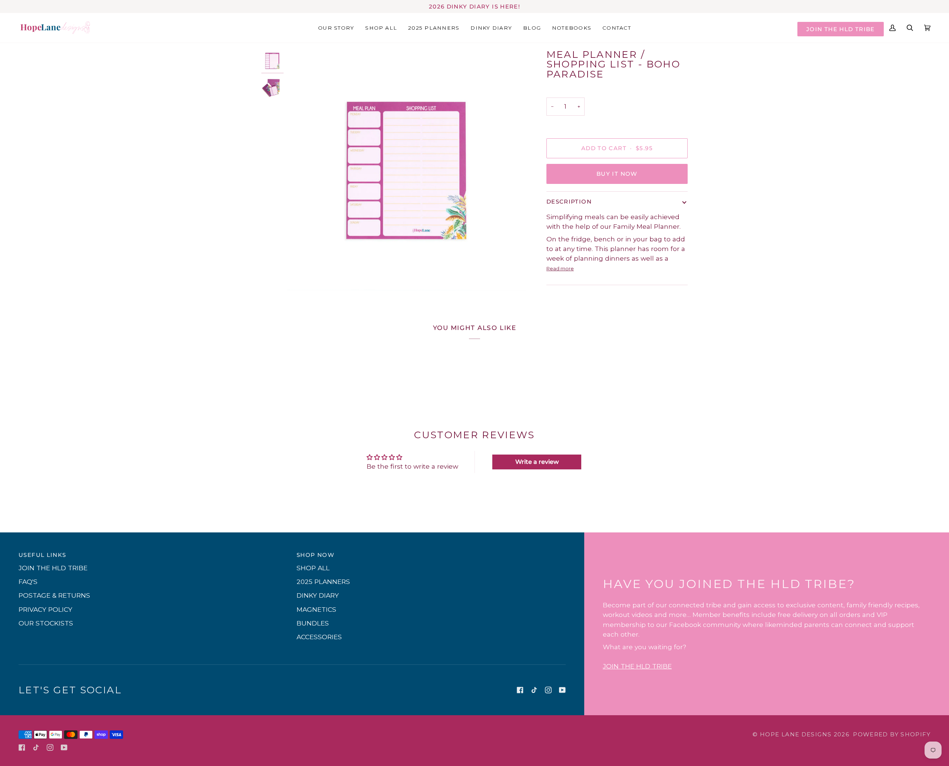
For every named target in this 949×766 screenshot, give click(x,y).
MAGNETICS (316, 609)
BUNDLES (313, 623)
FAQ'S (28, 581)
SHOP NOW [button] (315, 554)
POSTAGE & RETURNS (54, 595)
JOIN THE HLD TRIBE (840, 29)
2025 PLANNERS (323, 581)
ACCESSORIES (319, 637)
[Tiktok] (534, 690)
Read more (560, 268)
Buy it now (617, 173)
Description (569, 201)
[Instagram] (548, 690)
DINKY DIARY (318, 595)
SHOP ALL (313, 568)
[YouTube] (562, 690)
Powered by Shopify (891, 734)
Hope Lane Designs (795, 734)
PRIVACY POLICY (45, 609)
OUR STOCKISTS (46, 623)
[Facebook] (520, 690)
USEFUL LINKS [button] (42, 554)
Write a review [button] (537, 461)
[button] (491, 27)
